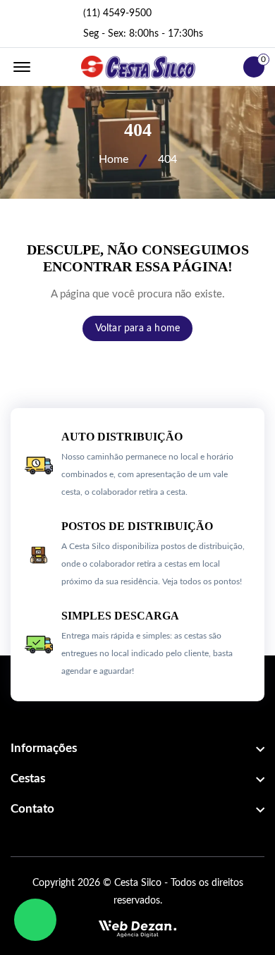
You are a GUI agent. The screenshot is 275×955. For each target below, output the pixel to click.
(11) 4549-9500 (117, 13)
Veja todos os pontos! (202, 581)
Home (113, 159)
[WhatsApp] (35, 920)
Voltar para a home (138, 328)
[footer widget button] (137, 748)
